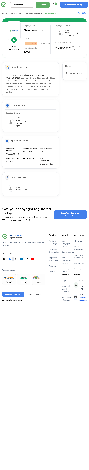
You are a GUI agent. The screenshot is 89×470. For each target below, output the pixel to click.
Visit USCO (82, 13)
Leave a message (83, 299)
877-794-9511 (81, 286)
